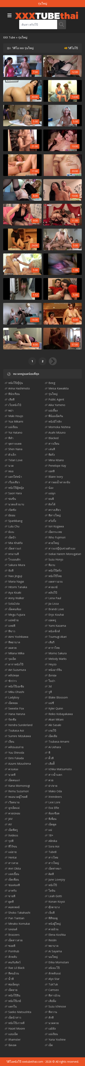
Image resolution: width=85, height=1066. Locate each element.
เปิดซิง (12, 510)
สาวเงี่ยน (53, 443)
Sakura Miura (16, 565)
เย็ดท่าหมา (54, 868)
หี (49, 752)
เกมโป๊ (52, 730)
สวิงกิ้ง (52, 521)
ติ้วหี (51, 758)
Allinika (52, 841)
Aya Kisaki (14, 592)
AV (10, 824)
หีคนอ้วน (13, 973)
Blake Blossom (58, 697)
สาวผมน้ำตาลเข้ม (59, 482)
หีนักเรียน (14, 394)
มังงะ (11, 532)
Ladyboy (13, 697)
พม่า (10, 410)
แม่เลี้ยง (53, 410)
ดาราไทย (54, 648)
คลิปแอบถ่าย (16, 747)
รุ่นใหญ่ (53, 394)
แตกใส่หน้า (15, 477)
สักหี (51, 1017)
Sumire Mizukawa (19, 736)
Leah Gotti (55, 896)
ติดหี (51, 874)
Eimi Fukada (16, 758)
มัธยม (11, 515)
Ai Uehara (54, 747)
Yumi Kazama (57, 625)
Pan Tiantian (16, 918)
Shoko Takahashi (19, 912)
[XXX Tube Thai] (46, 15)
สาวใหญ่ (53, 863)
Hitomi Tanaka (17, 587)
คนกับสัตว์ (14, 962)
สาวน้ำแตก (55, 774)
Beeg (51, 383)
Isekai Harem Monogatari (64, 554)
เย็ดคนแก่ (14, 780)
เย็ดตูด (52, 824)
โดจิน (51, 890)
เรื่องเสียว (14, 482)
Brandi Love (56, 609)
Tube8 (52, 852)
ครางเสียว (54, 510)
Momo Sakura (57, 653)
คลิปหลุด (13, 675)
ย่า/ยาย (52, 786)
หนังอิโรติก (55, 421)
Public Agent (56, 399)
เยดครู (52, 620)
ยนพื (51, 499)
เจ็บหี (51, 912)
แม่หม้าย (13, 620)
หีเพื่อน (52, 819)
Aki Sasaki (54, 725)
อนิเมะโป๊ (54, 968)
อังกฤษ (52, 675)
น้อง (50, 488)
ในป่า (51, 681)
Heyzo (52, 664)
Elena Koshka (57, 935)
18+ (50, 835)
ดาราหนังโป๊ (15, 664)
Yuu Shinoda (16, 752)
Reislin (52, 940)
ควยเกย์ (53, 587)
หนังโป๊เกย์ (14, 1001)
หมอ (10, 471)
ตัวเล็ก (12, 454)
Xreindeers (55, 797)
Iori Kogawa (56, 526)
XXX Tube (9, 37)
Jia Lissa (53, 603)
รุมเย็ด (12, 659)
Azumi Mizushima (19, 763)
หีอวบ (51, 565)
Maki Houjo (15, 416)
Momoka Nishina (59, 427)
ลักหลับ (12, 957)
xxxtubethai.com (32, 1061)
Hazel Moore (16, 1028)
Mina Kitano (56, 460)
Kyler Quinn (55, 708)
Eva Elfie (53, 808)
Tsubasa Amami (58, 741)
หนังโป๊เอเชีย (16, 686)
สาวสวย (13, 863)
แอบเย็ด (13, 1034)
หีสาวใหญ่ (54, 515)
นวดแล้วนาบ (16, 504)
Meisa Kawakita (58, 388)
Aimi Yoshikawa (18, 637)
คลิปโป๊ (52, 592)
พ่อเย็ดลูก (13, 984)
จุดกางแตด (15, 443)
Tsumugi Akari (57, 637)
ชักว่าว (12, 681)
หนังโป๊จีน (14, 995)
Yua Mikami (15, 421)
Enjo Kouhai (56, 614)
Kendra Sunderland (20, 725)
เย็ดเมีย (52, 736)
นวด (11, 465)
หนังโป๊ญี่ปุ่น (15, 383)
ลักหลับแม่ (54, 973)
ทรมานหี (13, 554)
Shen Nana (15, 449)
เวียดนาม (14, 802)
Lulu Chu (13, 526)
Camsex (53, 990)
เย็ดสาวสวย (15, 940)
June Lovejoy (56, 879)
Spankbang (15, 521)
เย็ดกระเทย (55, 532)
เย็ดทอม (13, 703)
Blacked (53, 438)
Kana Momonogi (19, 786)
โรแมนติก (14, 559)
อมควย (12, 648)
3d (50, 686)
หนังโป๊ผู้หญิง (16, 488)
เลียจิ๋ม (52, 1001)
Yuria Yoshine (57, 1039)
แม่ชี (51, 703)
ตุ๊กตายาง (54, 907)
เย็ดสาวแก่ (14, 548)
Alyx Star (54, 979)
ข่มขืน (12, 499)
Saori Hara (15, 493)
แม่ (50, 830)
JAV (10, 819)
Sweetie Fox (16, 708)
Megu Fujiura (16, 614)
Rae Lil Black (16, 968)
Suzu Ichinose (57, 1006)
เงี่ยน (11, 741)
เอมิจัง (52, 1028)
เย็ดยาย (12, 990)
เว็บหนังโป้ (14, 405)
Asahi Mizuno (57, 432)
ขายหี (11, 896)
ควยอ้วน (53, 929)
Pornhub (13, 951)
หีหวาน (52, 1012)
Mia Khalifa (15, 543)
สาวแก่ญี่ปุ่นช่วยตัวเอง (61, 548)
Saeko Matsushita (19, 1012)
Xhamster (14, 1039)
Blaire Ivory (55, 477)
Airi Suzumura (17, 670)
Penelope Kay (57, 465)
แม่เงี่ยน (13, 427)
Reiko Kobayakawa (60, 714)
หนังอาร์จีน (55, 670)
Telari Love (15, 460)
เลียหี (11, 399)
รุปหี (10, 841)
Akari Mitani (55, 719)
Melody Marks (57, 659)
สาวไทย (53, 857)
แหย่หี (11, 625)
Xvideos (13, 835)
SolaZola (14, 603)
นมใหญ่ (53, 957)
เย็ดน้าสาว (14, 1017)
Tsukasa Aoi (16, 730)
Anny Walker (16, 598)
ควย (50, 780)
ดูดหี (11, 901)
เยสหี (51, 471)
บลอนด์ (12, 929)
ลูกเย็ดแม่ (14, 808)
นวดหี (11, 774)
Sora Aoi (53, 846)
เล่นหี (51, 449)
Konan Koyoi (56, 901)
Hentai (12, 857)
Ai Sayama (55, 951)
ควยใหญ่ (53, 543)
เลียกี (51, 642)
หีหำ (10, 438)
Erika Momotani (58, 962)
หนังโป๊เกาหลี (16, 1023)
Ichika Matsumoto (60, 769)
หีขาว (11, 631)
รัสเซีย (12, 719)
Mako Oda (55, 791)
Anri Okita (14, 868)
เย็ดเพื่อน (13, 879)
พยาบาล (53, 946)
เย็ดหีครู (13, 830)
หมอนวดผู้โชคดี (17, 797)
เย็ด (50, 1045)
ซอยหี (11, 946)
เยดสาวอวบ (55, 581)
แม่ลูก (51, 493)
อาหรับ (12, 890)
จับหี (10, 570)
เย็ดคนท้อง (14, 609)
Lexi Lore (54, 802)
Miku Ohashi (16, 692)
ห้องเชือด (54, 813)
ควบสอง (13, 769)
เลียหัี (51, 763)
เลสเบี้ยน (13, 874)
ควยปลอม (14, 813)
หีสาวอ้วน (54, 995)
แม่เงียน (53, 1034)
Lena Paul (54, 598)
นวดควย (53, 1023)
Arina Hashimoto (19, 388)
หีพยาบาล (14, 642)
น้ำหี (11, 979)
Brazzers (14, 935)
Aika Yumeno (56, 405)
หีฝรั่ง (51, 454)
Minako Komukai (19, 923)
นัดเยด (12, 1045)
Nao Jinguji (15, 576)
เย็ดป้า (12, 537)
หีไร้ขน (12, 846)
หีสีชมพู (53, 918)
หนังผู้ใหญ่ (54, 923)
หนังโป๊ (52, 885)
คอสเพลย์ (14, 907)
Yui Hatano (15, 432)
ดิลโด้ (51, 504)
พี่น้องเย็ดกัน (55, 416)
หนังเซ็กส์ (54, 631)
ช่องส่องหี (14, 885)
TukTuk (53, 984)
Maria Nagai (16, 581)
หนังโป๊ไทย (55, 576)
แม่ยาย (12, 852)
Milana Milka (16, 653)
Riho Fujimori (56, 537)
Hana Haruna (16, 714)
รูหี (50, 692)
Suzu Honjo (55, 559)
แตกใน (12, 1006)
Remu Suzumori (18, 791)
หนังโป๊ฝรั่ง (54, 570)
